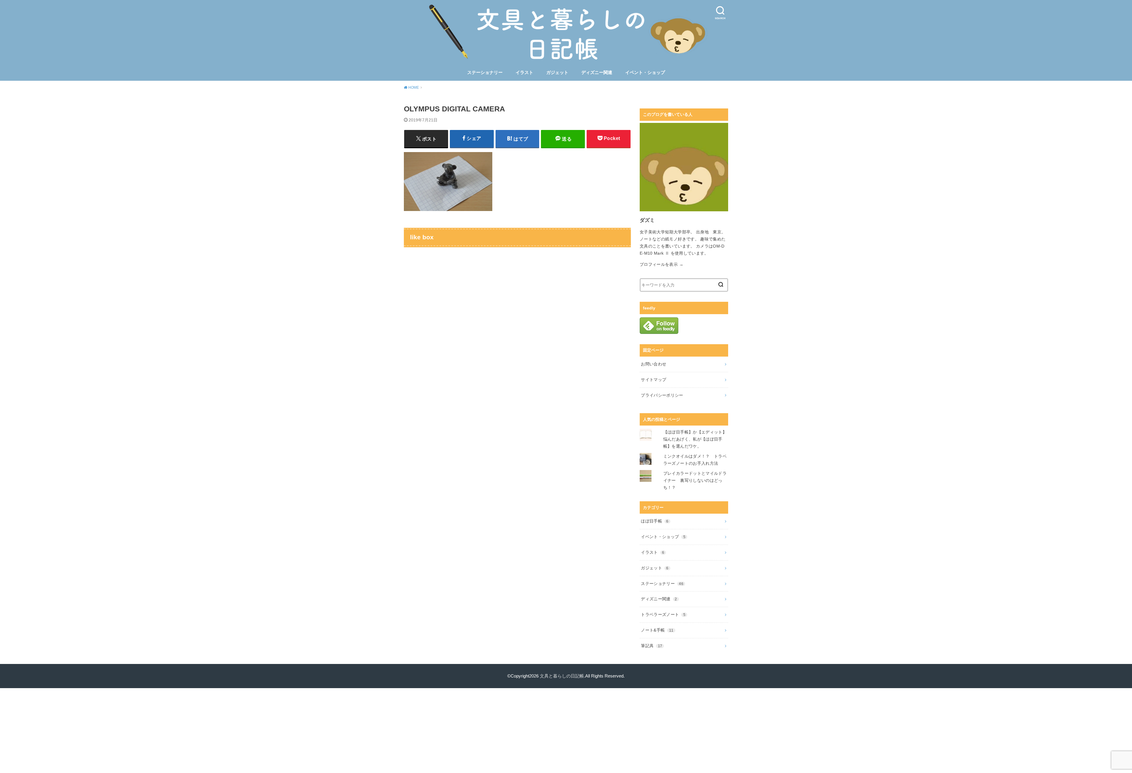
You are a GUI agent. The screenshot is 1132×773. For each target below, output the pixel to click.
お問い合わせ (653, 364)
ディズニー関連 (596, 72)
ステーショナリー (485, 72)
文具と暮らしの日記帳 (562, 676)
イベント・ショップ (645, 72)
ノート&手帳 (657, 630)
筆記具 (651, 645)
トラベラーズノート (663, 614)
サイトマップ (653, 379)
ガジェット (557, 72)
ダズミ (647, 220)
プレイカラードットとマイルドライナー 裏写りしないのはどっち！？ (695, 480)
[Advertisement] (566, 729)
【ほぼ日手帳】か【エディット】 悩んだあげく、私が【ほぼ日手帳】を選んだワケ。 (697, 439)
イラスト (524, 72)
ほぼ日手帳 (654, 521)
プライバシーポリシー (662, 395)
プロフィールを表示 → (661, 264)
